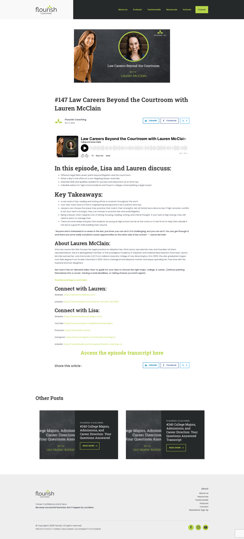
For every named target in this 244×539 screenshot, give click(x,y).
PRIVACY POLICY (44, 529)
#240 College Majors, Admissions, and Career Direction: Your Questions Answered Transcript (182, 432)
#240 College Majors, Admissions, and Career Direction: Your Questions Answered (95, 432)
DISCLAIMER (67, 529)
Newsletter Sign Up (198, 510)
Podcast (204, 503)
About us (203, 493)
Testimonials (201, 499)
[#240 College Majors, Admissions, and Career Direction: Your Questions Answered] (57, 436)
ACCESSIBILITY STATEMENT (88, 529)
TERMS (56, 529)
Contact (204, 506)
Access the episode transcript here (122, 352)
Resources (203, 496)
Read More (88, 445)
